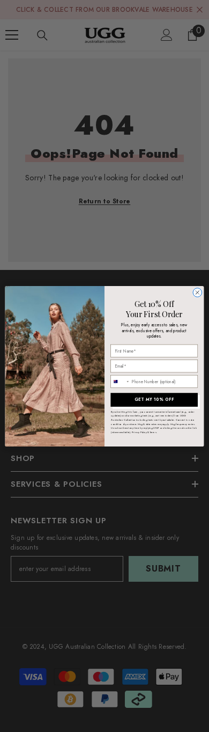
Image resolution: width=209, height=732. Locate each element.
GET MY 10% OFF (154, 399)
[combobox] (120, 381)
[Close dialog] (197, 292)
